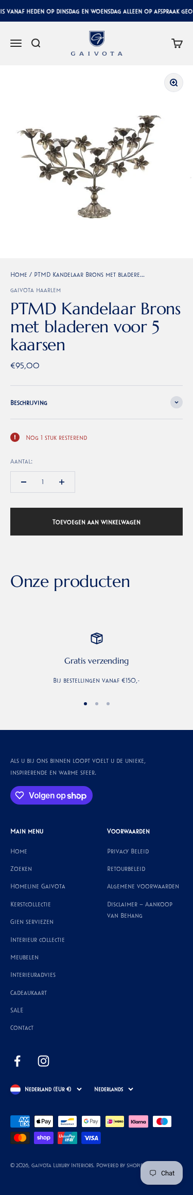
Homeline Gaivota (37, 885)
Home (18, 274)
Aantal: (21, 461)
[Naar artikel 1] (85, 703)
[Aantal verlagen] (24, 482)
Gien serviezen (32, 921)
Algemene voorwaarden (143, 885)
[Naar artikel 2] (96, 703)
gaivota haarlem (35, 289)
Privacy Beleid (128, 850)
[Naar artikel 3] (108, 703)
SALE (17, 1009)
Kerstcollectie (30, 903)
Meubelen (24, 956)
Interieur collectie (37, 939)
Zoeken (21, 868)
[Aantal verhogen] (62, 482)
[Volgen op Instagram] (43, 1061)
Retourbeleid (126, 868)
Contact (21, 1027)
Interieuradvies (33, 974)
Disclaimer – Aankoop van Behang (139, 909)
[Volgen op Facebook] (17, 1061)
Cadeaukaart (28, 992)
